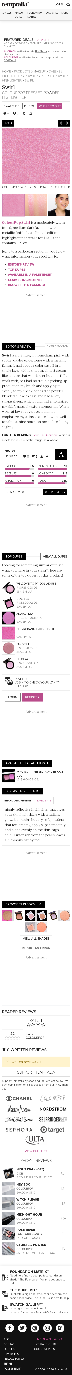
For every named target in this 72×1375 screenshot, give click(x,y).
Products (22, 71)
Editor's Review (21, 265)
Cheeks (54, 71)
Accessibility (13, 1368)
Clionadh (10, 51)
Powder (31, 76)
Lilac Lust (23, 599)
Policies (9, 1349)
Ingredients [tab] (43, 800)
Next (67, 123)
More (64, 12)
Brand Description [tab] (17, 800)
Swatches (52, 12)
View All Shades (36, 939)
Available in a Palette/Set (30, 275)
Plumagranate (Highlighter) (36, 629)
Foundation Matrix (35, 14)
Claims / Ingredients (25, 280)
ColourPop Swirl (16, 222)
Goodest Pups (44, 1349)
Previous (61, 123)
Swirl (8, 86)
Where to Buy (50, 106)
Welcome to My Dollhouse (36, 583)
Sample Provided (57, 346)
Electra (22, 659)
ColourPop (11, 57)
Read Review (15, 492)
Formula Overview (44, 435)
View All (43, 40)
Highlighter (12, 76)
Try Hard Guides (46, 1344)
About (8, 1339)
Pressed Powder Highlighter (31, 95)
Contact (10, 1344)
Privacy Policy (14, 1359)
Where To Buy (55, 492)
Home (6, 71)
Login (59, 4)
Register (32, 697)
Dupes (29, 106)
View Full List (36, 1151)
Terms (8, 1363)
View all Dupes (55, 557)
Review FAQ (11, 1354)
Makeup (39, 71)
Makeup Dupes (19, 14)
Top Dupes (16, 270)
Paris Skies (23, 644)
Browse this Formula (26, 285)
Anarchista (24, 614)
